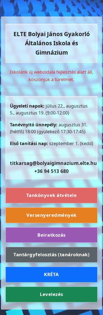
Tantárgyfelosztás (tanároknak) (51, 254)
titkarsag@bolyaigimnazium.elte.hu (53, 163)
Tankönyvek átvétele (51, 195)
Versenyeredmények (51, 215)
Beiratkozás (51, 235)
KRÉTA (51, 274)
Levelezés (51, 294)
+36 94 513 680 (51, 171)
